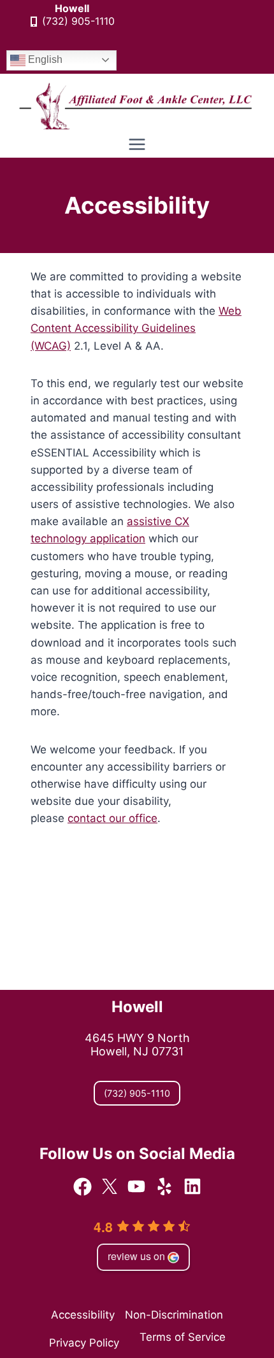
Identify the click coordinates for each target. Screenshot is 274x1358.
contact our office (112, 818)
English (43, 59)
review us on (136, 1256)
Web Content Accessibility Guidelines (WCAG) (136, 328)
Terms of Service (183, 1337)
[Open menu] (137, 145)
